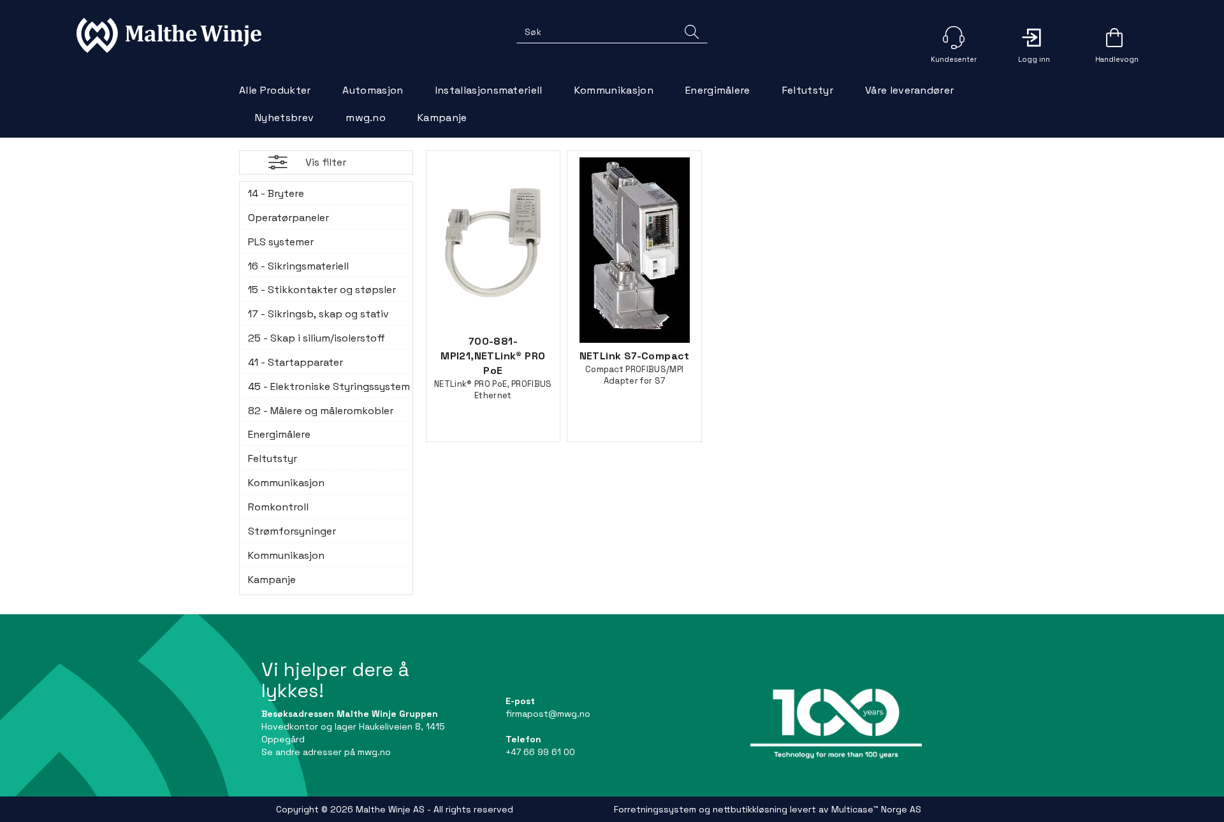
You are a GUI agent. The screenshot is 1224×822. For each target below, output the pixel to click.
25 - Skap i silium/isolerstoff (316, 338)
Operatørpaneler (288, 217)
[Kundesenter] (953, 37)
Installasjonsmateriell (489, 90)
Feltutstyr (807, 90)
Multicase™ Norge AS (876, 809)
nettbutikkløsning (750, 809)
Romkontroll (278, 507)
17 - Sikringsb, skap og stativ (318, 314)
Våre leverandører (909, 90)
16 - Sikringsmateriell (298, 266)
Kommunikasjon (613, 90)
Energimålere (717, 90)
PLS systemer (281, 242)
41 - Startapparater (295, 362)
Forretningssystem (655, 809)
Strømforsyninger (292, 531)
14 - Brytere (276, 193)
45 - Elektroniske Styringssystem (326, 386)
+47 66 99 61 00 (540, 752)
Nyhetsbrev (284, 117)
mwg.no (366, 117)
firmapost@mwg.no (548, 713)
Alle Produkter (274, 90)
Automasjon (372, 90)
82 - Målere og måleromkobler (320, 410)
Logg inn (1034, 37)
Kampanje (442, 117)
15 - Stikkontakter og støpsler (322, 289)
